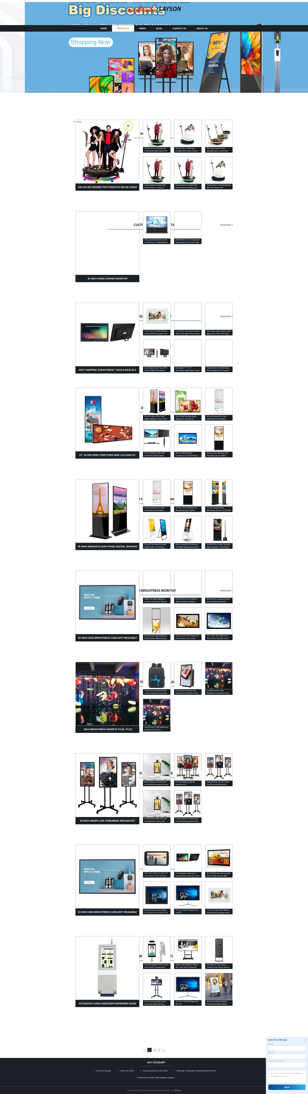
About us (202, 22)
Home (103, 22)
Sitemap (178, 1090)
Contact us (179, 22)
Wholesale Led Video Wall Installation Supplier (154, 1078)
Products (123, 22)
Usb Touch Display (101, 1071)
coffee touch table (125, 1071)
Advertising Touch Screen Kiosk (153, 1071)
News (142, 22)
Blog (159, 22)
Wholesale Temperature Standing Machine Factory (194, 1071)
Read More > (226, 133)
